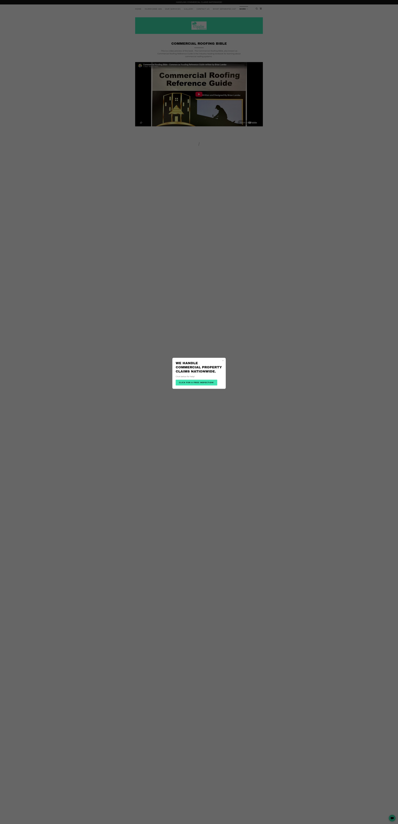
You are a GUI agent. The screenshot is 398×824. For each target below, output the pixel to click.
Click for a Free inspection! (196, 383)
